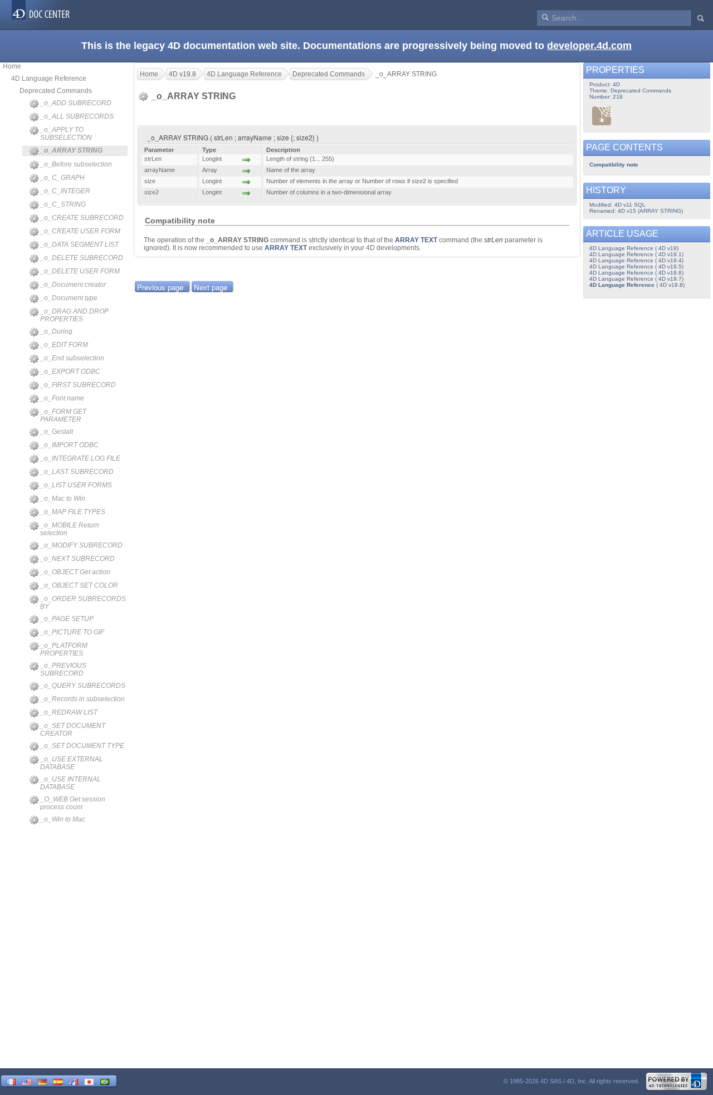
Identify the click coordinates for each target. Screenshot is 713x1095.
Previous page (160, 287)
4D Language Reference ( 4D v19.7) (636, 279)
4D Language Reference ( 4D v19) (633, 248)
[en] (27, 1081)
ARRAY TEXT (416, 240)
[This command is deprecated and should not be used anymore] (602, 116)
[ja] (89, 1081)
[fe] (73, 1081)
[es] (58, 1081)
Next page (210, 287)
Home (12, 66)
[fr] (11, 1081)
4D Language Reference (48, 78)
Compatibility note (613, 165)
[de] (42, 1081)
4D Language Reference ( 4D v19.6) (636, 273)
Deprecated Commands (55, 91)
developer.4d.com (589, 45)
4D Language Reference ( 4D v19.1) (636, 254)
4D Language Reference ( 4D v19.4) (636, 260)
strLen (493, 240)
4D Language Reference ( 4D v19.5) (636, 266)
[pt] (105, 1081)
